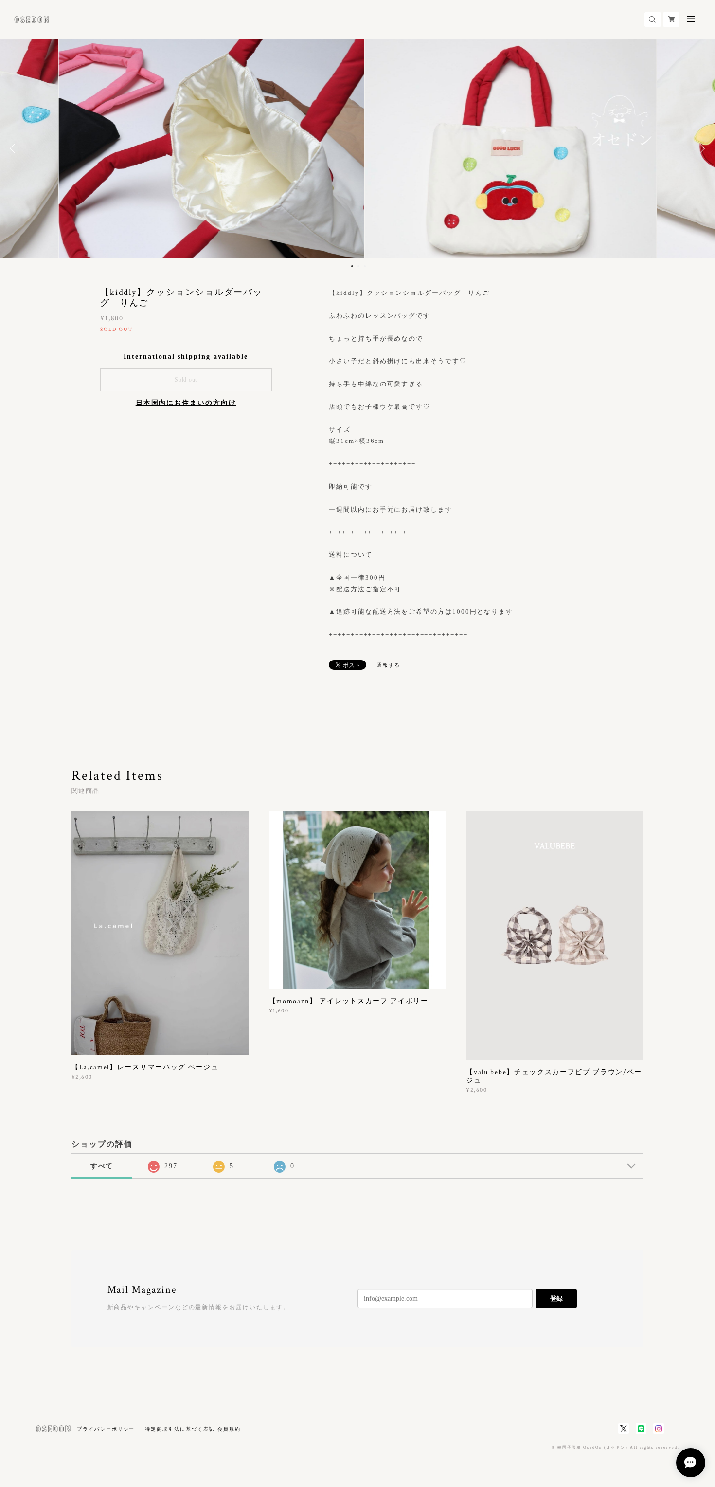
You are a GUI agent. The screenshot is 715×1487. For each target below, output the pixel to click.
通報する (388, 665)
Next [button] (700, 148)
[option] (357, 148)
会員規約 (229, 1429)
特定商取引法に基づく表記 (179, 1429)
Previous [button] (14, 148)
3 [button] (365, 266)
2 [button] (358, 266)
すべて (102, 1166)
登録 (556, 1298)
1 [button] (352, 266)
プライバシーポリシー (106, 1429)
